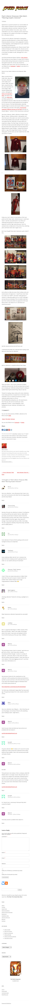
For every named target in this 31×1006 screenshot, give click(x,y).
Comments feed (5, 993)
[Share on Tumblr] (7, 430)
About (3, 905)
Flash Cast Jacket (5, 435)
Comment (4, 836)
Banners (3, 919)
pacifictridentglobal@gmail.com (9, 733)
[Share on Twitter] (5, 430)
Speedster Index (5, 916)
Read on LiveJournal (8, 933)
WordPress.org (5, 994)
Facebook (13, 66)
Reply (3, 500)
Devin (15, 439)
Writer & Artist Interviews (7, 912)
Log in (3, 989)
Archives (3, 921)
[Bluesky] (3, 884)
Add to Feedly (7, 929)
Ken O (9, 486)
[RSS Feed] (6, 884)
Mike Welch (19, 437)
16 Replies (4, 21)
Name (3, 852)
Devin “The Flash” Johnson (8, 419)
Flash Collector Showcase (21, 435)
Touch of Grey (11, 505)
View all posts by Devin (7, 461)
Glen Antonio (24, 57)
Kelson (9, 607)
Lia (8, 533)
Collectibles (14, 433)
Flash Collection (12, 435)
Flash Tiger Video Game (7, 437)
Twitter (18, 66)
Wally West (9, 97)
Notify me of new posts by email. (10, 874)
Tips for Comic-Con (6, 917)
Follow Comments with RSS (10, 936)
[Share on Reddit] (11, 430)
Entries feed (4, 991)
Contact (3, 907)
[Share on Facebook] (2, 430)
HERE (9, 415)
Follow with (7, 934)
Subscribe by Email (8, 938)
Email (3, 858)
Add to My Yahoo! (8, 931)
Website (4, 863)
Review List (4, 914)
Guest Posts (4, 909)
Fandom (19, 433)
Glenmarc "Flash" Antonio (14, 569)
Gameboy (14, 437)
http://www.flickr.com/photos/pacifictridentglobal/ (14, 686)
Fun (22, 433)
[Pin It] (9, 430)
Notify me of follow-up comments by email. (12, 870)
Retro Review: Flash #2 (23, 472)
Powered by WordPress (6, 1003)
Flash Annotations (6, 910)
